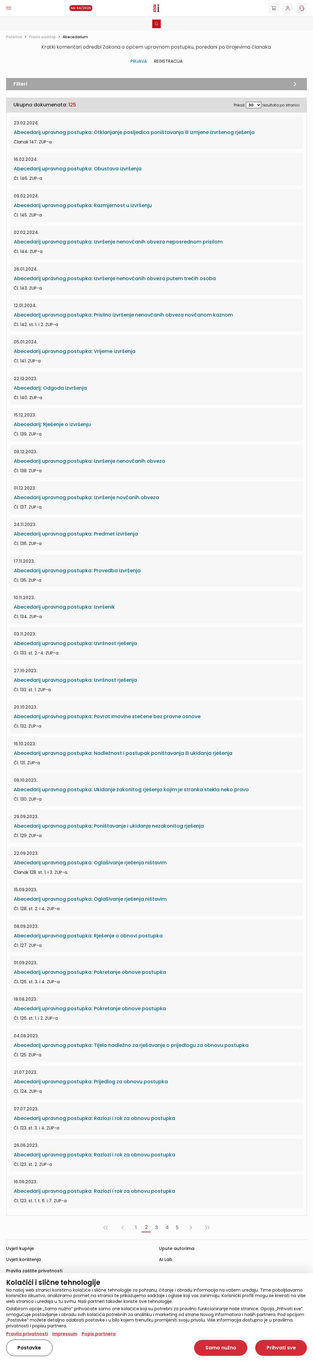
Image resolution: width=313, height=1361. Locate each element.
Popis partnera (99, 1334)
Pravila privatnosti (27, 1334)
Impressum (64, 1334)
